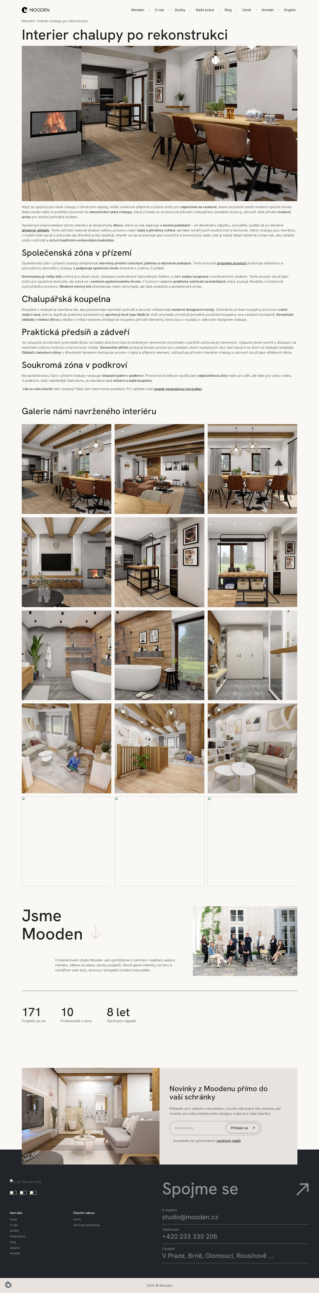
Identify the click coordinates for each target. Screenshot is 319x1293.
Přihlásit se (239, 1128)
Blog (13, 1242)
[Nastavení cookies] (8, 1285)
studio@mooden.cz (190, 1217)
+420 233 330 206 (189, 1236)
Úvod (13, 1219)
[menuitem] (290, 10)
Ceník (77, 1219)
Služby (14, 1230)
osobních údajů (229, 1141)
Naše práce (17, 1236)
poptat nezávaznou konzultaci (178, 389)
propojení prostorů (231, 263)
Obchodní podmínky (86, 1225)
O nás (14, 1225)
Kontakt (15, 1253)
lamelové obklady (35, 230)
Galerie (15, 1248)
